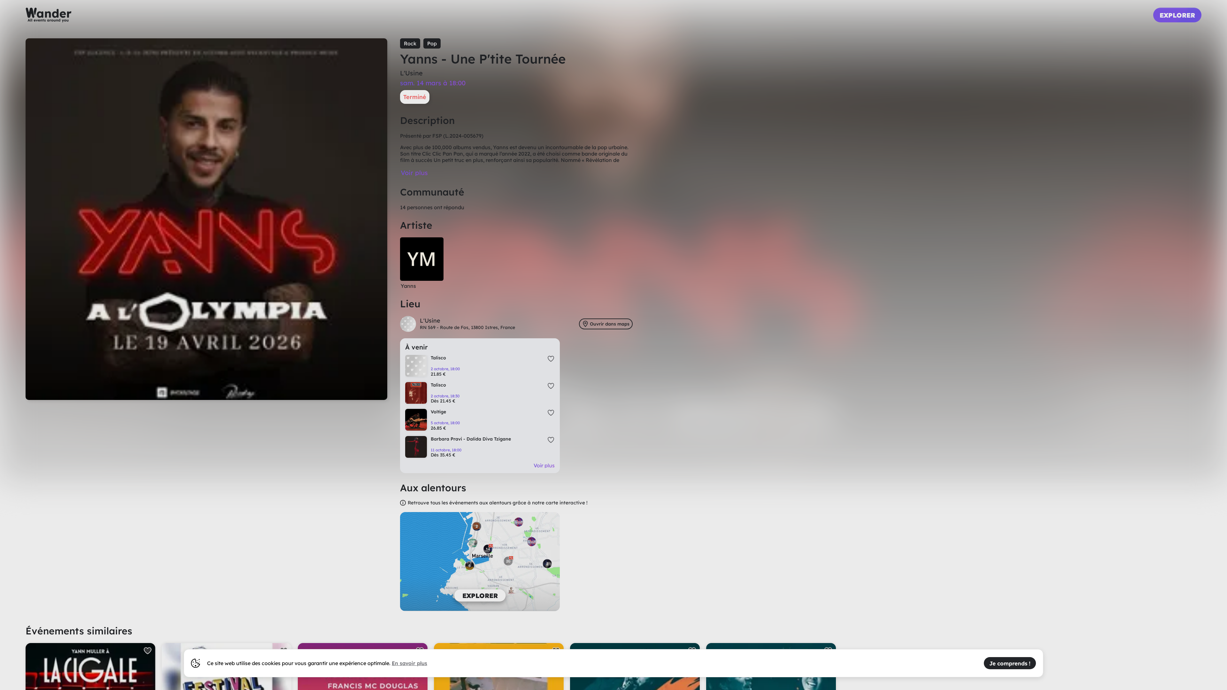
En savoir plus (409, 663)
